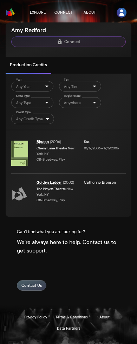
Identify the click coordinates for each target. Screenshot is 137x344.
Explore (38, 13)
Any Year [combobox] (23, 87)
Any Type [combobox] (23, 103)
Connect (63, 13)
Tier (66, 80)
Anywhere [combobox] (72, 103)
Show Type (23, 96)
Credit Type (23, 112)
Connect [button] (72, 42)
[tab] (28, 65)
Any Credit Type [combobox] (29, 119)
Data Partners (68, 328)
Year (19, 80)
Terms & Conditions (72, 317)
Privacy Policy (35, 317)
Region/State (72, 96)
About (90, 13)
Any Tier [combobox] (71, 87)
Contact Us (31, 285)
